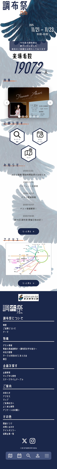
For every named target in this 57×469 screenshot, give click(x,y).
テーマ (5, 332)
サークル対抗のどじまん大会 (15, 356)
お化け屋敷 (7, 352)
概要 (5, 325)
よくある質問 (8, 407)
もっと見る (28, 231)
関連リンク (7, 423)
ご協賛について (9, 328)
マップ (5, 400)
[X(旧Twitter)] (24, 443)
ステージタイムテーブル (13, 379)
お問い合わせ (8, 427)
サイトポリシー (9, 430)
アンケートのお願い (11, 410)
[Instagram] (32, 443)
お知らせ (6, 393)
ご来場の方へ (8, 403)
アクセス (6, 396)
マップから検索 (9, 376)
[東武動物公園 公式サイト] (28, 297)
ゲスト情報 (7, 345)
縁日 (5, 359)
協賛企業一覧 (8, 434)
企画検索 (6, 372)
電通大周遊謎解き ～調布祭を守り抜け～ (20, 349)
